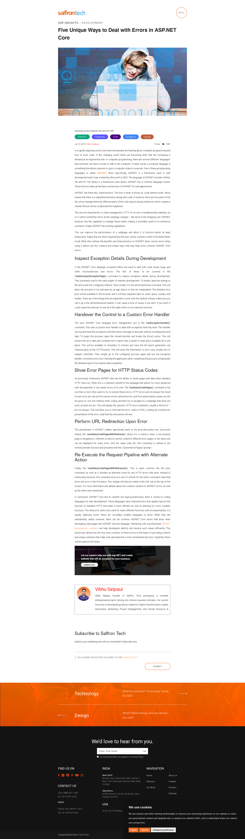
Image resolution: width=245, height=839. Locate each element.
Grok (115, 136)
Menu (182, 13)
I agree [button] (134, 830)
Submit (157, 666)
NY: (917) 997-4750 (67, 796)
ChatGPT (82, 136)
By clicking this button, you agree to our (108, 657)
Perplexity (100, 136)
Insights (172, 781)
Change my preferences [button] (163, 830)
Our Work (150, 787)
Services (150, 781)
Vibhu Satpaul (93, 144)
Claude (147, 136)
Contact (172, 787)
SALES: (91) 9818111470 (70, 809)
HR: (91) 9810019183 (68, 813)
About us (173, 775)
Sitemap (173, 793)
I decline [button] (144, 830)
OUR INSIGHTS (68, 22)
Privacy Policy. (130, 657)
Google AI (131, 136)
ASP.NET (102, 172)
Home (149, 775)
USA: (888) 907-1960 (68, 793)
